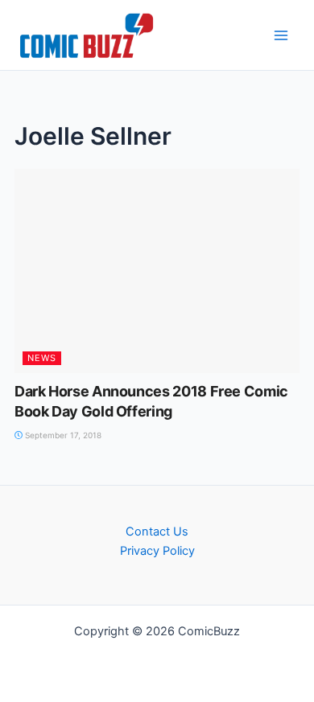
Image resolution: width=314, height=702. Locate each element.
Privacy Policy (157, 551)
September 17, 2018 (62, 435)
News (41, 357)
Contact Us (157, 531)
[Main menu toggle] (281, 35)
